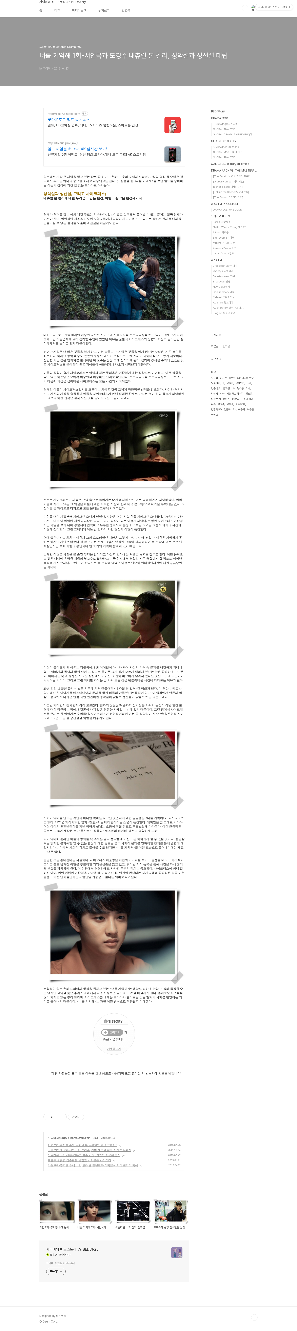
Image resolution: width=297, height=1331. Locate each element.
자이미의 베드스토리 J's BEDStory (62, 2)
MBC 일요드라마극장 (224, 242)
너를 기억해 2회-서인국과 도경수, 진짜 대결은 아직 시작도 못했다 (89, 1150)
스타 (249, 383)
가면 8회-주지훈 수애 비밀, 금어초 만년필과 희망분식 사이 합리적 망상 (93, 1165)
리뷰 (213, 404)
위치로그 (104, 10)
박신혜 (214, 393)
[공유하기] (57, 1117)
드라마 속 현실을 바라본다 (60, 1263)
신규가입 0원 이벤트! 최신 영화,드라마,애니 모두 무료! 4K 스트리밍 (97, 154)
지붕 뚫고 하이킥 (235, 393)
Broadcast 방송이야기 (225, 265)
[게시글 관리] (62, 1117)
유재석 (230, 404)
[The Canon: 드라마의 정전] (228, 197)
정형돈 (226, 398)
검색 (245, 8)
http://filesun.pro (59, 143)
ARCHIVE (217, 260)
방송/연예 (216, 388)
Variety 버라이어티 (223, 271)
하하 (222, 393)
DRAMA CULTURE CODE (227, 209)
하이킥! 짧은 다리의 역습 (241, 377)
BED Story (218, 111)
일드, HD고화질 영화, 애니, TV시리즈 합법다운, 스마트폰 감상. (93, 125)
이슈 (248, 388)
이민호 (214, 414)
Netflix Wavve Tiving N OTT (229, 227)
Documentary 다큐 (223, 292)
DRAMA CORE (220, 118)
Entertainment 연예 (224, 276)
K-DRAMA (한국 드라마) (225, 123)
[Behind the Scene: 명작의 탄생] (231, 192)
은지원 (226, 388)
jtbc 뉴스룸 (238, 388)
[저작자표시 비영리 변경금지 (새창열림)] (89, 1116)
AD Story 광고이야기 (224, 302)
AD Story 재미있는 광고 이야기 (229, 307)
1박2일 (235, 398)
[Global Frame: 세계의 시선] (228, 181)
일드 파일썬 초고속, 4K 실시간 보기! (77, 149)
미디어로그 (79, 10)
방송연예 (215, 383)
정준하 (227, 409)
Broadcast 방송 (221, 281)
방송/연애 (240, 404)
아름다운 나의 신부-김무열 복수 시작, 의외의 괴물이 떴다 (84, 1155)
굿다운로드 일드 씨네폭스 (69, 119)
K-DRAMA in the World (226, 146)
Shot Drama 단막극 (223, 237)
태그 (57, 10)
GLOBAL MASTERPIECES (227, 152)
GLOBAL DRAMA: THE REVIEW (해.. (233, 134)
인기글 (226, 346)
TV (234, 409)
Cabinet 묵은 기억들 (224, 297)
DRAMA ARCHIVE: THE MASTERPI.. (234, 170)
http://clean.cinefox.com (64, 113)
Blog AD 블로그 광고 (224, 313)
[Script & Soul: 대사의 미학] (228, 186)
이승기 (241, 409)
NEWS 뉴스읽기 (221, 286)
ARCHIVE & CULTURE (225, 203)
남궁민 (223, 377)
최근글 (214, 346)
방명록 (126, 10)
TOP (254, 1317)
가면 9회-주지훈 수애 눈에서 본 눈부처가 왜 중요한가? (82, 1145)
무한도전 (240, 383)
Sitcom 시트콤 (221, 232)
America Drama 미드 (224, 248)
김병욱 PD (216, 409)
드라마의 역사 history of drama (230, 163)
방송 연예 (216, 398)
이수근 (250, 409)
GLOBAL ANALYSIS (224, 129)
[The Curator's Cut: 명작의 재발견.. (232, 176)
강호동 (249, 393)
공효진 (230, 383)
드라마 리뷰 (247, 398)
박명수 (221, 404)
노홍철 (214, 377)
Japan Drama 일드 (223, 253)
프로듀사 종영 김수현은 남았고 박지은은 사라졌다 (79, 1160)
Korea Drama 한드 (81, 1137)
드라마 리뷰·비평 (57, 1137)
